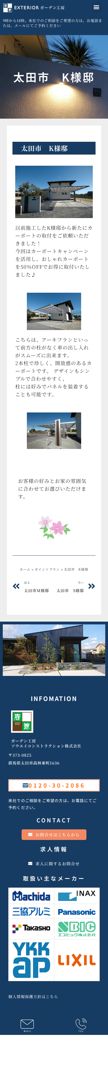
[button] (96, 6)
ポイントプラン (33, 136)
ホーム (25, 569)
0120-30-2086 (57, 785)
